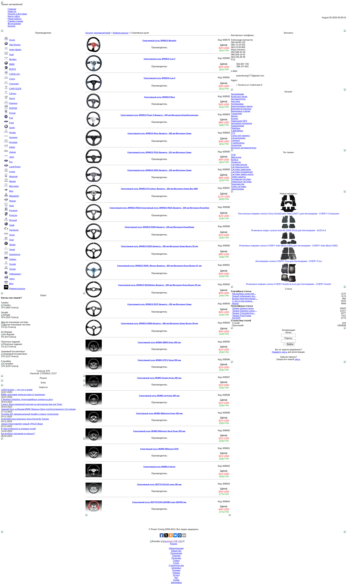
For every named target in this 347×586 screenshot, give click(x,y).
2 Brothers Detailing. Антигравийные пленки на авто (27, 399)
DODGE (13, 108)
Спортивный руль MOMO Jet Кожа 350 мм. (159, 396)
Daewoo (13, 103)
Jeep (11, 157)
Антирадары (237, 104)
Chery (12, 79)
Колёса (234, 160)
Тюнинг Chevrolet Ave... (243, 313)
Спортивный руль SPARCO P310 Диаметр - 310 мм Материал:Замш (159, 152)
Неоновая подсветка (241, 123)
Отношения (176, 553)
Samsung (13, 230)
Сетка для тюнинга (240, 135)
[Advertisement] (173, 522)
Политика (176, 558)
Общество (176, 551)
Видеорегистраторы (241, 109)
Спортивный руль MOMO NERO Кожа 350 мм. (159, 342)
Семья (176, 560)
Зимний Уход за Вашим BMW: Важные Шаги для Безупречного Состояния (38, 409)
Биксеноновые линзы (242, 106)
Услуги (176, 575)
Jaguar (12, 152)
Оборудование (176, 548)
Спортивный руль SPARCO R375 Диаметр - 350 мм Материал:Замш (159, 304)
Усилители (236, 145)
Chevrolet (14, 84)
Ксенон (234, 118)
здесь (297, 359)
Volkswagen (15, 274)
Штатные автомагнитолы (243, 148)
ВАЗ (11, 284)
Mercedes (14, 186)
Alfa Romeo (15, 45)
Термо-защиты (238, 177)
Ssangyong (14, 254)
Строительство (176, 565)
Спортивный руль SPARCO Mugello (159, 40)
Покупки (176, 556)
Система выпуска (240, 167)
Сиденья (235, 140)
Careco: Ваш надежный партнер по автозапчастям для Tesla (31, 404)
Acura (12, 40)
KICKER (236, 318)
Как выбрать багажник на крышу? (18, 433)
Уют (176, 578)
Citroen (12, 93)
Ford (11, 123)
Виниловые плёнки (240, 111)
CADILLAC (14, 74)
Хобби (176, 580)
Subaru (12, 259)
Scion (12, 235)
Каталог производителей (97, 33)
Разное (173, 544)
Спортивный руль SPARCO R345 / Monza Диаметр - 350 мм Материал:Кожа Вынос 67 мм (159, 266)
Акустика (235, 101)
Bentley (13, 59)
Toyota (12, 269)
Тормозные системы (241, 182)
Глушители (236, 113)
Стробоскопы (238, 143)
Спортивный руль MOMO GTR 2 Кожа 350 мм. (159, 360)
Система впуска (239, 164)
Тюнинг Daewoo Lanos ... (244, 311)
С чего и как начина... (242, 301)
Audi (11, 54)
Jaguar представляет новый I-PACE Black (22, 424)
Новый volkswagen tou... (244, 296)
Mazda (12, 181)
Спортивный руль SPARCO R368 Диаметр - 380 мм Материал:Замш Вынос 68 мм (159, 323)
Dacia (12, 98)
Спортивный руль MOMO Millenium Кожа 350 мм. (159, 413)
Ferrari (12, 113)
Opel (11, 206)
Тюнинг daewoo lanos (243, 308)
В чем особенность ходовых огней (18, 429)
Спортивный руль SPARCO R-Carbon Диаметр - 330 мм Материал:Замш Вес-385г (159, 189)
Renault (13, 220)
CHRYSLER (15, 89)
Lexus (12, 171)
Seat (11, 240)
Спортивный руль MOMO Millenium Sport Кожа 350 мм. (159, 431)
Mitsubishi (14, 196)
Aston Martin (15, 50)
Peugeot (13, 210)
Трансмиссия (237, 184)
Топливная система (241, 179)
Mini (11, 191)
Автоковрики (237, 94)
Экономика (176, 582)
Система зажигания (241, 169)
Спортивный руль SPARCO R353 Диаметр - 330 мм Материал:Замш (159, 170)
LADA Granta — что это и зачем (16, 390)
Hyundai (13, 142)
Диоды (234, 116)
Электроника (237, 189)
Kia (10, 162)
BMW (12, 64)
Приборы (235, 128)
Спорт (176, 563)
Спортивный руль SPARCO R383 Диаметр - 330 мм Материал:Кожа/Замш (159, 227)
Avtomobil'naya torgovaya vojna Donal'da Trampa (25, 419)
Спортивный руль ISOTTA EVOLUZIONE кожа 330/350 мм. (159, 502)
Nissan (12, 201)
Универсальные (17, 288)
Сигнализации (238, 138)
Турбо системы (238, 186)
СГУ (233, 133)
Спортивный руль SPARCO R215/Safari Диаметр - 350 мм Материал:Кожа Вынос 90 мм (159, 285)
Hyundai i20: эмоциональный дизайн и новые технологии (29, 414)
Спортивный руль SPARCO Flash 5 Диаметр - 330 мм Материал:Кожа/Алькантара (159, 115)
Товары (176, 573)
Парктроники (237, 126)
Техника (176, 570)
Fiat (11, 118)
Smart (12, 249)
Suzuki (12, 264)
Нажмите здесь (279, 352)
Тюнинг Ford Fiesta (241, 316)
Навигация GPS (239, 121)
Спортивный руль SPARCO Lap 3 (159, 59)
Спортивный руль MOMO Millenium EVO (159, 449)
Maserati (13, 176)
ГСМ (233, 155)
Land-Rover (15, 167)
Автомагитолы (238, 99)
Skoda (12, 245)
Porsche (13, 215)
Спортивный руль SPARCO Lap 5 (159, 78)
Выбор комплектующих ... (245, 298)
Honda (12, 132)
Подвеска (236, 162)
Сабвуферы (237, 131)
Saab (11, 225)
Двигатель (236, 157)
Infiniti (12, 147)
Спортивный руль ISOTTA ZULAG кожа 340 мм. (159, 484)
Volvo (12, 279)
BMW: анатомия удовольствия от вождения (23, 394)
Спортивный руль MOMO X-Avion (159, 467)
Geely (12, 128)
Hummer (13, 137)
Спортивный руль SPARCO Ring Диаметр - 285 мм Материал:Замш (159, 133)
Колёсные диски (239, 96)
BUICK (12, 69)
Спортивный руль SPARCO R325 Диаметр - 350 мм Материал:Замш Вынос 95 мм (159, 246)
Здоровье (176, 568)
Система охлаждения (242, 172)
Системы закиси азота (242, 174)
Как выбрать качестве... (244, 294)
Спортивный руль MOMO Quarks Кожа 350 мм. (159, 378)
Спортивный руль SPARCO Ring (159, 97)
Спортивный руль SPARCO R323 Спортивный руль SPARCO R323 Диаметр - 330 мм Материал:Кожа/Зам (159, 208)
